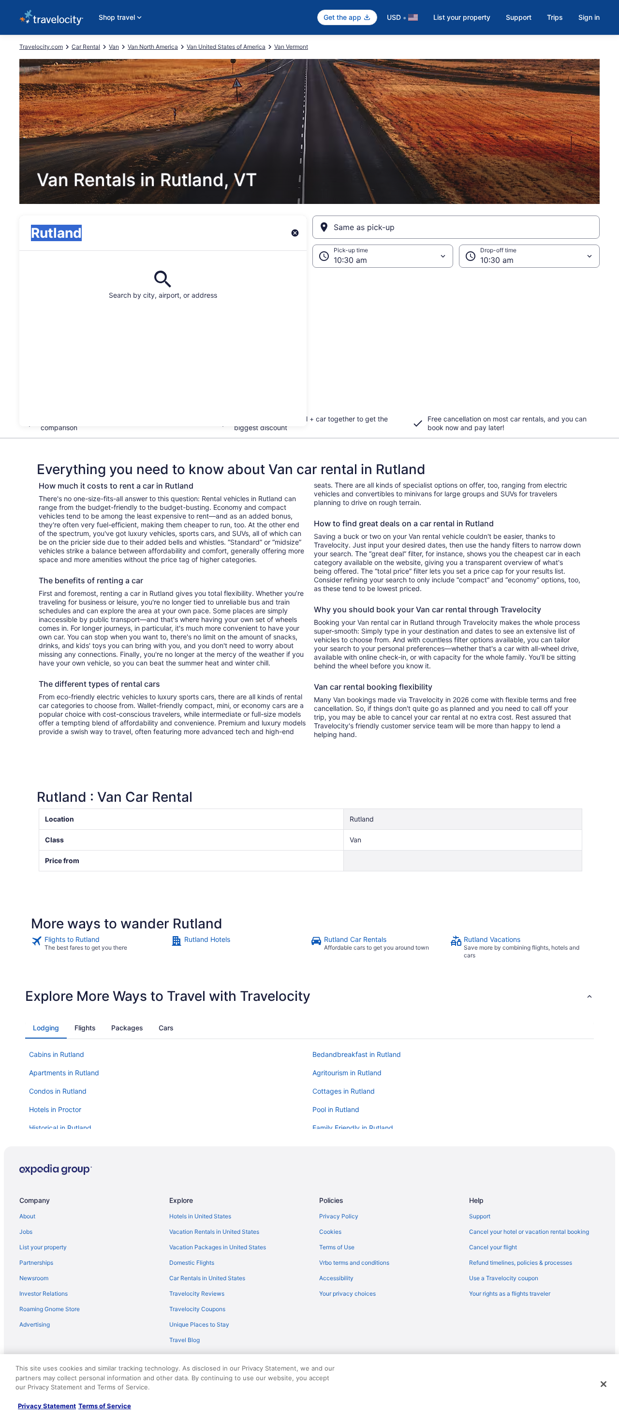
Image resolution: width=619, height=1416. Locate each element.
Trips (555, 17)
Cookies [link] (330, 1231)
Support (518, 17)
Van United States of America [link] (226, 46)
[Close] (603, 1384)
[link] (100, 947)
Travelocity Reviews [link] (196, 1293)
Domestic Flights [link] (191, 1262)
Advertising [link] (34, 1324)
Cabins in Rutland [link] (56, 1054)
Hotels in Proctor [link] (55, 1109)
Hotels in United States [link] (200, 1216)
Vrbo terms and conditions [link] (354, 1262)
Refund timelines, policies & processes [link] (520, 1262)
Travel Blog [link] (184, 1340)
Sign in (589, 17)
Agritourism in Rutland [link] (347, 1073)
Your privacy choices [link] (347, 1293)
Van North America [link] (153, 46)
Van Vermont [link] (291, 46)
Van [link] (114, 46)
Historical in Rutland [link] (60, 1128)
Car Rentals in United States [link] (207, 1278)
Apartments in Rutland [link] (64, 1073)
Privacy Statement (47, 1406)
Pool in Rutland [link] (335, 1109)
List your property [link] (43, 1247)
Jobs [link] (25, 1231)
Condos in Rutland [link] (58, 1091)
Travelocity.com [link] (41, 46)
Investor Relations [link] (43, 1293)
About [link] (27, 1216)
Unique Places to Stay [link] (199, 1324)
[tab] (46, 1028)
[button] (309, 347)
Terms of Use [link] (336, 1247)
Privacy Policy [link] (338, 1216)
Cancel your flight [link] (493, 1247)
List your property (461, 17)
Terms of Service (104, 1406)
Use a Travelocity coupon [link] (503, 1278)
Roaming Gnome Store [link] (49, 1309)
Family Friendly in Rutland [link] (352, 1128)
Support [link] (479, 1216)
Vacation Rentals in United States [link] (214, 1231)
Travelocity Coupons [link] (197, 1309)
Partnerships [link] (36, 1262)
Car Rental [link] (86, 46)
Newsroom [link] (33, 1278)
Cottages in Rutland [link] (343, 1091)
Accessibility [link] (336, 1278)
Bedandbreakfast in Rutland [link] (356, 1054)
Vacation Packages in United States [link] (217, 1247)
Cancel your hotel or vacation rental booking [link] (529, 1231)
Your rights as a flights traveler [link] (509, 1293)
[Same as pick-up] (456, 227)
